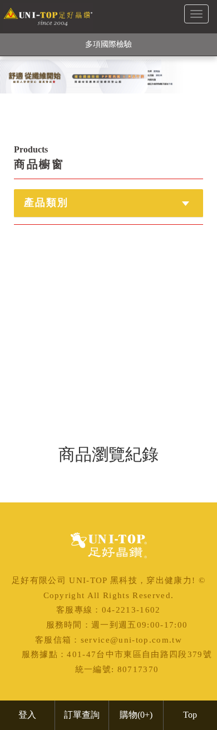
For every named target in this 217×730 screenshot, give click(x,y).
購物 (136, 714)
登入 (27, 714)
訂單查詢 (82, 714)
